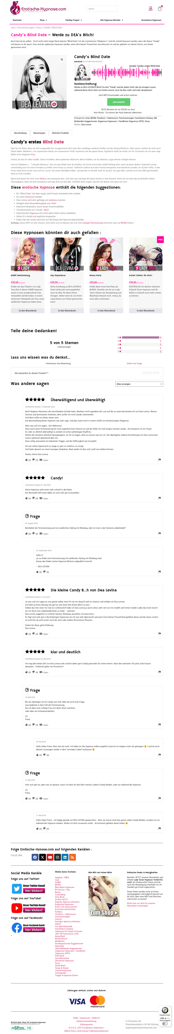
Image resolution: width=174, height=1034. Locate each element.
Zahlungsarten (86, 1024)
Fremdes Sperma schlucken (67, 921)
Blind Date (53, 142)
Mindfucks (60, 941)
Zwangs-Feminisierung (92, 223)
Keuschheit (60, 936)
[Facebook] (35, 857)
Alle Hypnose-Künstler (110, 20)
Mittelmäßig (147, 372)
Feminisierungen (26, 27)
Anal (88, 118)
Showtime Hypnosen (64, 960)
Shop (42, 20)
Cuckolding (60, 894)
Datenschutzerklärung (86, 1021)
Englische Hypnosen (64, 904)
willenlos (53, 200)
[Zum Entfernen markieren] (159, 460)
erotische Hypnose (38, 187)
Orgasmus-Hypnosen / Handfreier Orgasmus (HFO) (121, 121)
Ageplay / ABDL (62, 877)
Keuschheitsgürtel (38, 203)
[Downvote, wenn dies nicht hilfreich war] (33, 460)
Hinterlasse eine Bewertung (58, 363)
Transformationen (63, 970)
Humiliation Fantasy (144, 118)
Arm (144, 372)
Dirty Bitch (59, 897)
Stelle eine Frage (134, 363)
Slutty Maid (60, 965)
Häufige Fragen (72, 20)
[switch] (165, 1023)
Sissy (38, 27)
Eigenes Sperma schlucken (67, 902)
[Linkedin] (65, 857)
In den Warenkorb (27, 310)
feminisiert (30, 197)
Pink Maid (59, 956)
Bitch (46, 210)
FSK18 (58, 924)
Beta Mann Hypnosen (64, 887)
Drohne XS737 (61, 899)
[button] (62, 59)
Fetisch (58, 919)
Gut (154, 372)
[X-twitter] (42, 857)
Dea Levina (86, 124)
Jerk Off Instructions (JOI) (67, 934)
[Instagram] (57, 857)
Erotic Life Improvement (66, 907)
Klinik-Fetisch (61, 938)
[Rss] (72, 857)
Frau (33, 154)
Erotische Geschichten (65, 909)
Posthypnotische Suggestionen (69, 943)
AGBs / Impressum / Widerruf (86, 1018)
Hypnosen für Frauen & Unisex (68, 931)
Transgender (60, 973)
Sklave (43, 178)
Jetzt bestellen (119, 101)
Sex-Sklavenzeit (62, 958)
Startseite (17, 20)
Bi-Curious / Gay (62, 890)
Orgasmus (34, 213)
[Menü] (169, 1007)
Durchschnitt (151, 372)
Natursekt (59, 946)
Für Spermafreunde (63, 926)
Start (13, 27)
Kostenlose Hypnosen (151, 20)
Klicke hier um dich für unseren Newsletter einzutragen (141, 904)
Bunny (57, 892)
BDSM (93, 118)
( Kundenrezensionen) (92, 61)
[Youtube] (50, 857)
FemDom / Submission (107, 118)
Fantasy (58, 912)
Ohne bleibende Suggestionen (68, 948)
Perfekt (157, 372)
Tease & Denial (62, 968)
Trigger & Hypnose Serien (66, 975)
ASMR (58, 882)
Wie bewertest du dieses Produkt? (31, 373)
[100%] (140, 337)
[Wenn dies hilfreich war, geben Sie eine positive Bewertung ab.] (26, 460)
